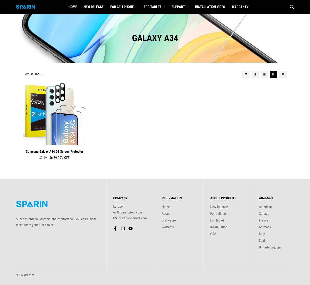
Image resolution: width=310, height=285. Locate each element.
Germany (265, 227)
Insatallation (218, 227)
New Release (94, 7)
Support (178, 7)
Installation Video (210, 7)
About (166, 214)
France (263, 220)
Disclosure (169, 220)
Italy (262, 234)
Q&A (213, 234)
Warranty (240, 7)
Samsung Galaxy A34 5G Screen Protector (54, 152)
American (265, 207)
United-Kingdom (270, 247)
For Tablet (152, 7)
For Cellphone (122, 7)
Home (73, 7)
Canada (264, 214)
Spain (263, 241)
